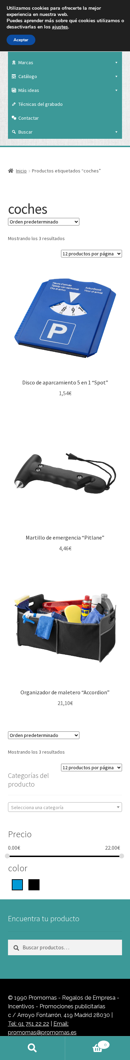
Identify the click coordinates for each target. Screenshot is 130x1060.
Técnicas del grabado (40, 104)
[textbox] (65, 807)
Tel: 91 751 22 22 (28, 1023)
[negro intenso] (34, 884)
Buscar (25, 132)
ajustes (60, 27)
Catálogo (27, 76)
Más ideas (28, 90)
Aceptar (21, 40)
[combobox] (65, 807)
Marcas (25, 62)
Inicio (21, 171)
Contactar (28, 118)
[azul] (17, 884)
